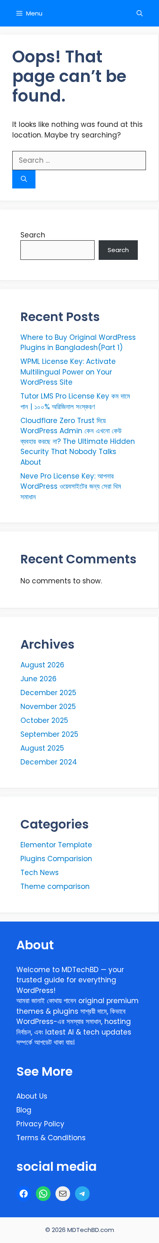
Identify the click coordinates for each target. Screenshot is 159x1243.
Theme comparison (55, 886)
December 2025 (48, 693)
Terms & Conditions (51, 1138)
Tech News (39, 872)
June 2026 (38, 679)
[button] (139, 13)
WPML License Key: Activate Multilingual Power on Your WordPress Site (68, 372)
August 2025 (42, 748)
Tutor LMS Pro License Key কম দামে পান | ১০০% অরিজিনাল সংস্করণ (75, 401)
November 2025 (48, 706)
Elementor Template (56, 845)
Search (32, 235)
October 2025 (44, 720)
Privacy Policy (40, 1124)
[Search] (23, 179)
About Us (31, 1096)
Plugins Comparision (56, 859)
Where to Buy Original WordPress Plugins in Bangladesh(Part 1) (78, 342)
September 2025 (49, 734)
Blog (23, 1110)
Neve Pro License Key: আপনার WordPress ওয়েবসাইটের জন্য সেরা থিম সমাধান (70, 486)
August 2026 (42, 665)
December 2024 (48, 762)
